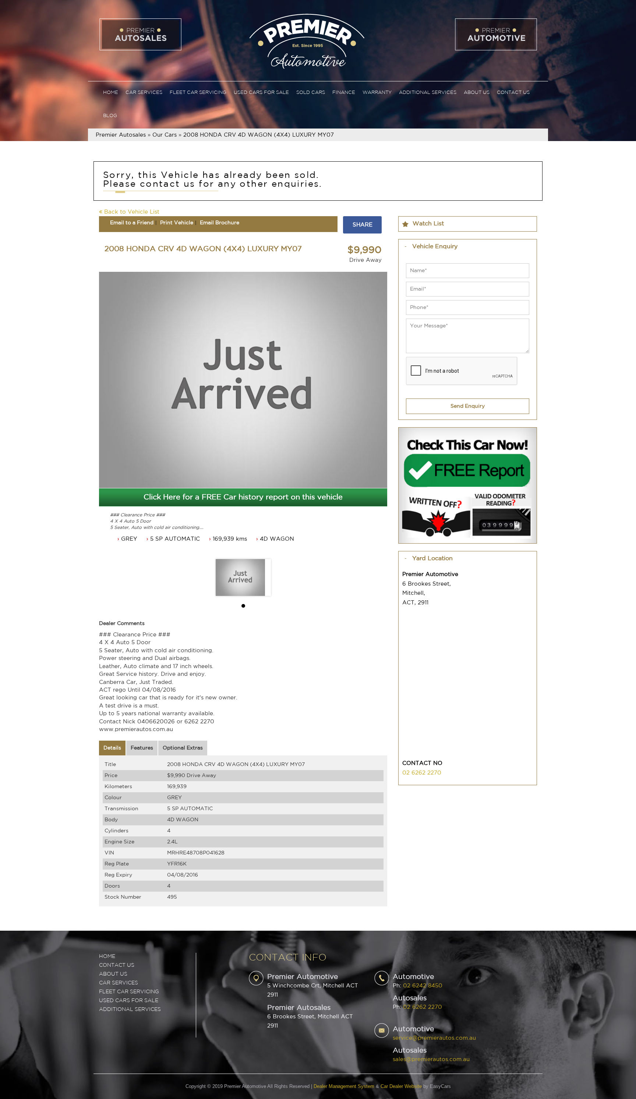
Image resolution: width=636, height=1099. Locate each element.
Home (110, 93)
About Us (477, 93)
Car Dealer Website (401, 1086)
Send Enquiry (468, 406)
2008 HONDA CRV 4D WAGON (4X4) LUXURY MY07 (258, 135)
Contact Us (513, 93)
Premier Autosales (121, 135)
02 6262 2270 (421, 772)
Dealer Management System (344, 1086)
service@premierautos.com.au (434, 1038)
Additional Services (427, 93)
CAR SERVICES (118, 983)
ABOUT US (113, 974)
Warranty (377, 93)
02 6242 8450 (422, 985)
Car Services (144, 93)
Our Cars (164, 135)
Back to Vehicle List (130, 212)
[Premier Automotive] (306, 40)
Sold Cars (310, 93)
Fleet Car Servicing (198, 93)
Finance (343, 93)
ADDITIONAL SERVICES (130, 1009)
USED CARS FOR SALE (128, 1000)
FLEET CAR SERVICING (129, 992)
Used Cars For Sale (261, 93)
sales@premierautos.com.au (431, 1059)
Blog (110, 116)
